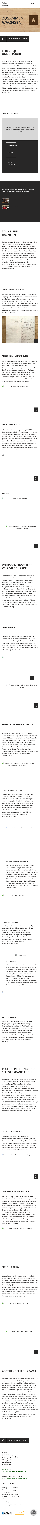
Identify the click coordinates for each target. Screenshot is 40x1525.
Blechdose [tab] (12, 145)
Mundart (14, 206)
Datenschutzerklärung (9, 1456)
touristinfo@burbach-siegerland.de (14, 1471)
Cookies (4, 1452)
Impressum (5, 1454)
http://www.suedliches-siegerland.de (14, 1478)
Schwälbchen (16, 200)
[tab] (20, 199)
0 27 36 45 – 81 (6, 1469)
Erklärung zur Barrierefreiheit (11, 1458)
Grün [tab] (10, 152)
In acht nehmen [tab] (11, 162)
